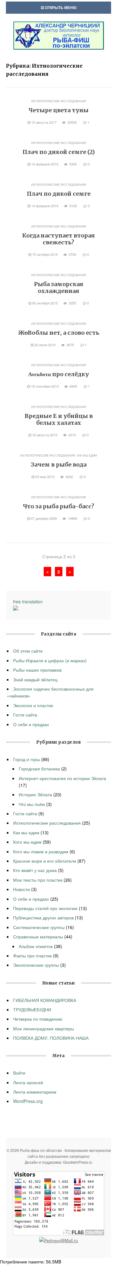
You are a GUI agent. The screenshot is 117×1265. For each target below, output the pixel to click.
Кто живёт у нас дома (35, 870)
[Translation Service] (15, 609)
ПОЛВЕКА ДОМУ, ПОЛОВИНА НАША (51, 1038)
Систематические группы (39, 927)
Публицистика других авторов (43, 917)
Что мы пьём (32, 804)
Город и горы (26, 759)
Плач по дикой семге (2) (58, 152)
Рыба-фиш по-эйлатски (58, 36)
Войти (19, 1073)
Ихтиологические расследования (58, 101)
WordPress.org (28, 1101)
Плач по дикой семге (58, 193)
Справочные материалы (38, 936)
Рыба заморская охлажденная (58, 287)
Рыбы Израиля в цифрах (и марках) (50, 660)
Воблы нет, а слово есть (58, 332)
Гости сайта (25, 715)
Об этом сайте (28, 651)
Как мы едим (87, 455)
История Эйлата (35, 794)
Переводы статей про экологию (45, 908)
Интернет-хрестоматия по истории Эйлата (62, 778)
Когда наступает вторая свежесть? (58, 239)
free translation (28, 601)
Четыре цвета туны (58, 110)
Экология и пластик (33, 705)
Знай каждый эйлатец (35, 679)
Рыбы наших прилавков (37, 670)
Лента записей (28, 1082)
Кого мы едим (27, 842)
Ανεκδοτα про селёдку (58, 374)
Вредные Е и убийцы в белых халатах (59, 419)
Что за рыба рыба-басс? (58, 506)
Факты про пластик (32, 955)
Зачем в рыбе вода (58, 464)
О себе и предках (31, 724)
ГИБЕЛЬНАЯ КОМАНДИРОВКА (44, 1000)
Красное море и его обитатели (44, 861)
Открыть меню (60, 7)
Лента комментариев (34, 1092)
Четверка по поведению (37, 1019)
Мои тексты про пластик (37, 880)
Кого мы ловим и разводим (40, 851)
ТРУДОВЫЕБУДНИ (32, 1009)
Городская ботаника (39, 768)
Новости (21, 889)
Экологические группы (36, 965)
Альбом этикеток (36, 946)
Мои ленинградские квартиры (43, 1028)
